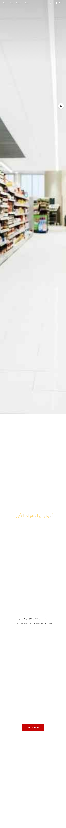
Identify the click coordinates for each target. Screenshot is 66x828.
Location (19, 3)
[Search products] (61, 105)
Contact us (28, 3)
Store (5, 3)
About (11, 3)
